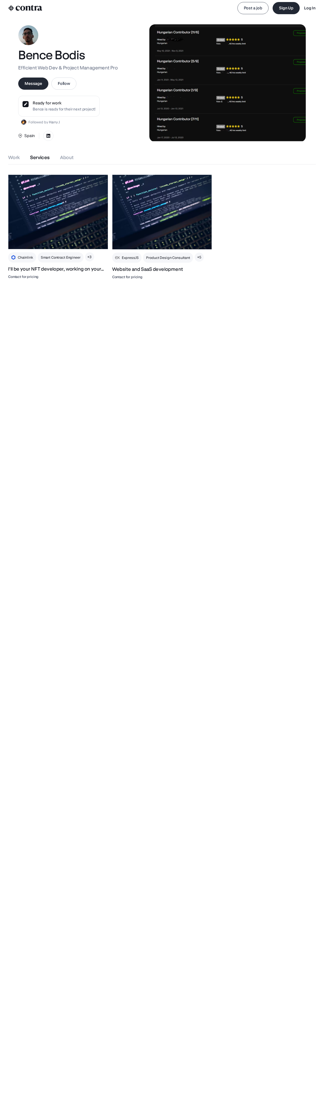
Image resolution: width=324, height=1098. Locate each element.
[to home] (25, 8)
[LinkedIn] (48, 135)
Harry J (54, 122)
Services (40, 157)
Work (14, 157)
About (67, 157)
